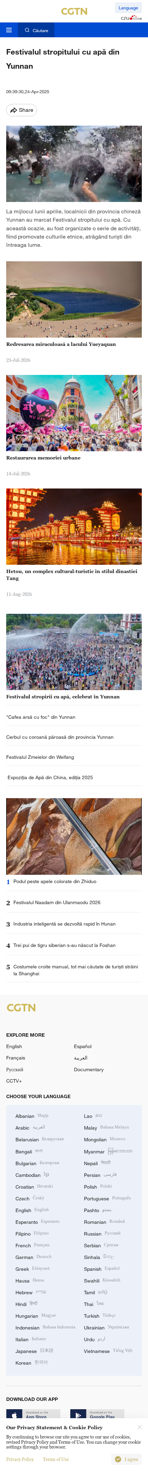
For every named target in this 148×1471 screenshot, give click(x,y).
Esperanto (37, 1221)
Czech (29, 1197)
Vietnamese (108, 1350)
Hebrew (30, 1291)
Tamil (96, 1291)
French (32, 1244)
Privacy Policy (20, 1459)
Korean (31, 1362)
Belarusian (39, 1138)
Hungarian (35, 1315)
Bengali (29, 1150)
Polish (98, 1186)
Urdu (94, 1338)
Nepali (97, 1162)
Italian (30, 1338)
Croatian (34, 1186)
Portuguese (107, 1197)
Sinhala (99, 1256)
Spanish (102, 1268)
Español (83, 1046)
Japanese (34, 1350)
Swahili (102, 1280)
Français (15, 1058)
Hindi (26, 1303)
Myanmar (108, 1150)
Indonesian (45, 1326)
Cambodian (32, 1174)
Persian (100, 1174)
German (33, 1256)
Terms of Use (56, 1459)
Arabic (30, 1127)
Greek (32, 1268)
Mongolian (104, 1138)
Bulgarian (37, 1162)
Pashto (98, 1209)
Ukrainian (106, 1326)
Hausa (29, 1280)
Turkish (100, 1315)
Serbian (101, 1244)
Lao (93, 1115)
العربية (80, 1058)
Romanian (104, 1221)
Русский (14, 1069)
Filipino (32, 1233)
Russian (102, 1233)
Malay (106, 1127)
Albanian (32, 1115)
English (14, 1046)
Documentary (89, 1069)
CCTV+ (14, 1081)
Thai (94, 1303)
